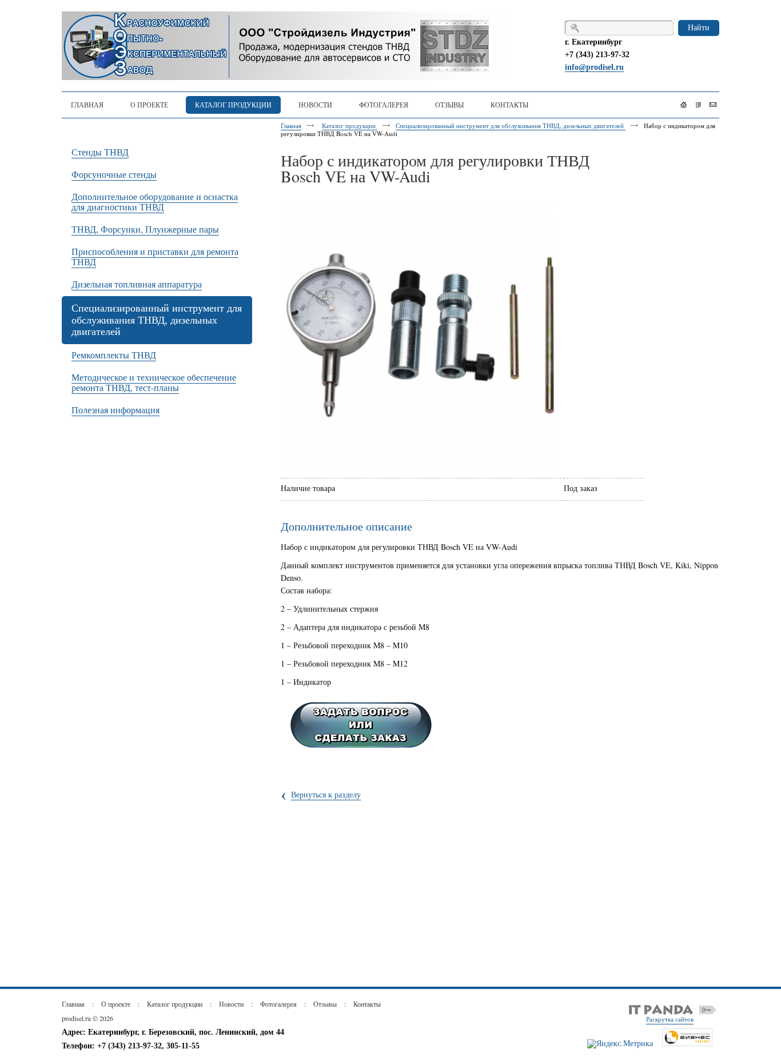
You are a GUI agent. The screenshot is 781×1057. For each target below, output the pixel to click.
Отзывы (325, 1003)
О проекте (115, 1003)
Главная (291, 125)
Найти (699, 27)
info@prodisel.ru (594, 67)
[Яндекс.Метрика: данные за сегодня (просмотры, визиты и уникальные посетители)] (620, 1043)
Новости (231, 1003)
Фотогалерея (278, 1003)
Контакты (367, 1003)
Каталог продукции (349, 125)
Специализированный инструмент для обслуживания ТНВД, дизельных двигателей (510, 125)
